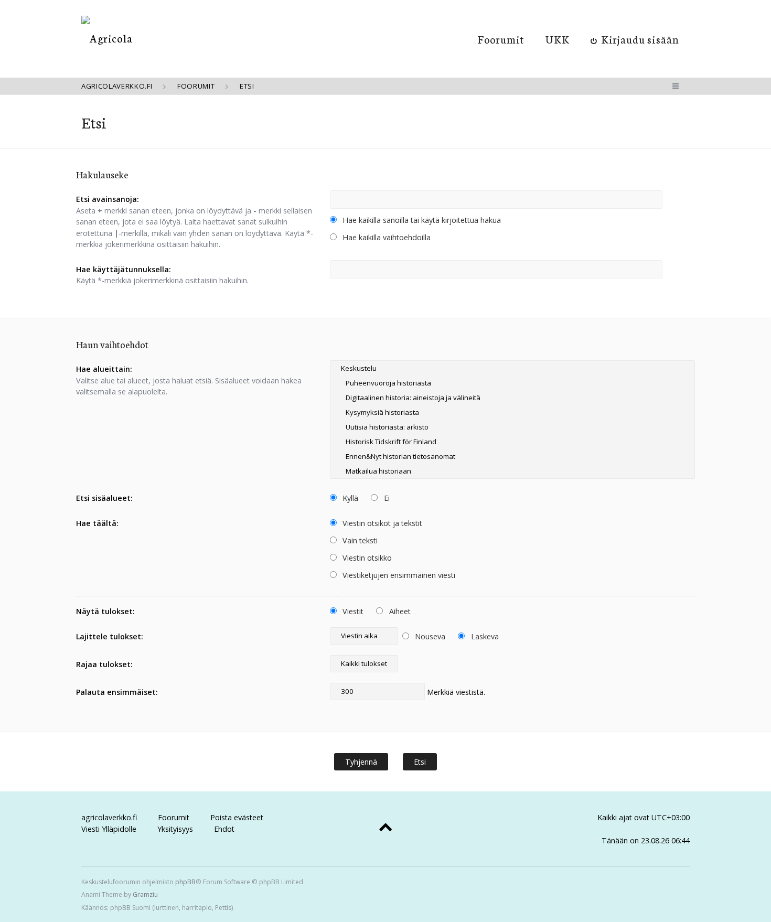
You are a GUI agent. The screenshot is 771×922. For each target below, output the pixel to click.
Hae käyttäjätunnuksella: (123, 269)
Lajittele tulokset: (109, 636)
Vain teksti (359, 540)
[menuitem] (635, 39)
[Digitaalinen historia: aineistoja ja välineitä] (512, 397)
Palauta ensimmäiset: (117, 692)
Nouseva (429, 636)
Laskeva (484, 636)
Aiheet (399, 611)
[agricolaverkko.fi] (107, 38)
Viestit (351, 611)
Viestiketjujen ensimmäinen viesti (397, 575)
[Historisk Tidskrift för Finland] (512, 441)
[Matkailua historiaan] (512, 471)
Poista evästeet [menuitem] (236, 817)
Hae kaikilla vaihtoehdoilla (385, 237)
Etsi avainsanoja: (107, 199)
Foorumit (501, 38)
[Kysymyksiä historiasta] (512, 412)
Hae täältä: (97, 523)
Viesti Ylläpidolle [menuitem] (108, 829)
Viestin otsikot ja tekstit (381, 523)
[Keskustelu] (512, 368)
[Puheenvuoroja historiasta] (512, 383)
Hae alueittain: (104, 369)
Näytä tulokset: (105, 611)
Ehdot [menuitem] (224, 829)
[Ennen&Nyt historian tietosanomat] (512, 456)
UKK (557, 38)
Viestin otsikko (366, 558)
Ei (386, 498)
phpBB (185, 881)
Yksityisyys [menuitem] (175, 829)
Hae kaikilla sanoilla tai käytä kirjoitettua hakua (420, 220)
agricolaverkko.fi (109, 817)
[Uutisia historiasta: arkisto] (512, 427)
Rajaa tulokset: (104, 664)
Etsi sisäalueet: (104, 498)
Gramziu (145, 894)
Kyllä (349, 498)
